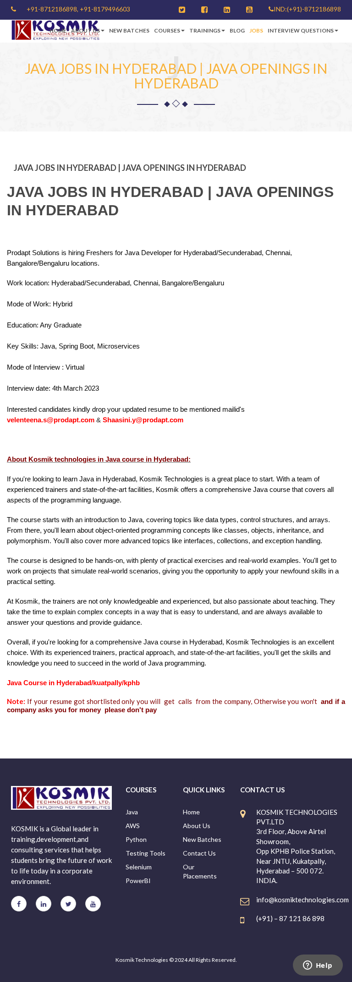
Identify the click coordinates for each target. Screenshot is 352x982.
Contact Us (199, 853)
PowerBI (138, 880)
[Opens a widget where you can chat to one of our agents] (317, 966)
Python (136, 839)
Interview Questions (301, 30)
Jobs (256, 30)
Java (132, 812)
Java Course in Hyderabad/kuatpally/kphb (73, 683)
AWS (133, 825)
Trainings (204, 30)
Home (58, 30)
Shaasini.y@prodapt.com (143, 420)
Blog (237, 30)
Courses (167, 30)
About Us (85, 30)
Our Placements (200, 871)
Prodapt (18, 252)
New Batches (129, 30)
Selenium (139, 867)
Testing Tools (145, 853)
